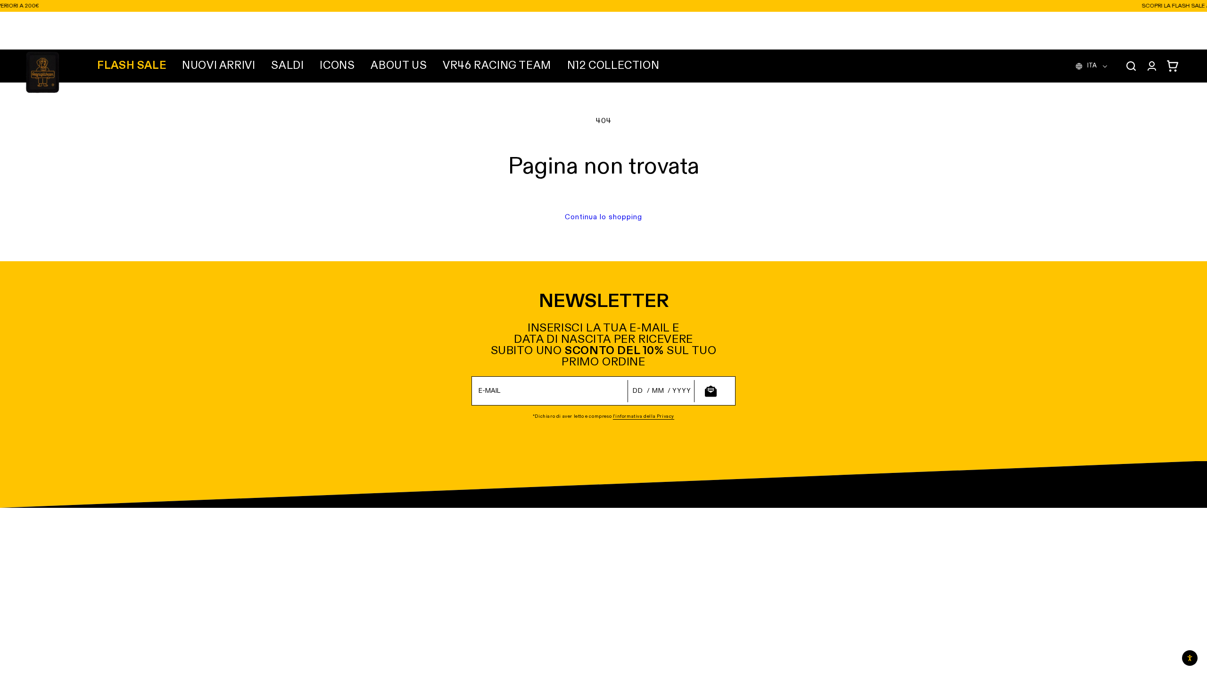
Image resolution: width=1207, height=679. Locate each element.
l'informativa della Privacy (643, 416)
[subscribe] (710, 391)
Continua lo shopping (603, 217)
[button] (218, 66)
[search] (1131, 66)
